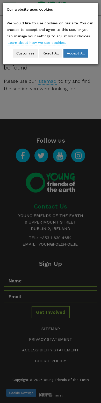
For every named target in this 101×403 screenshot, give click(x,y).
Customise (25, 53)
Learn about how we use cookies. (37, 42)
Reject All (50, 53)
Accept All (76, 53)
